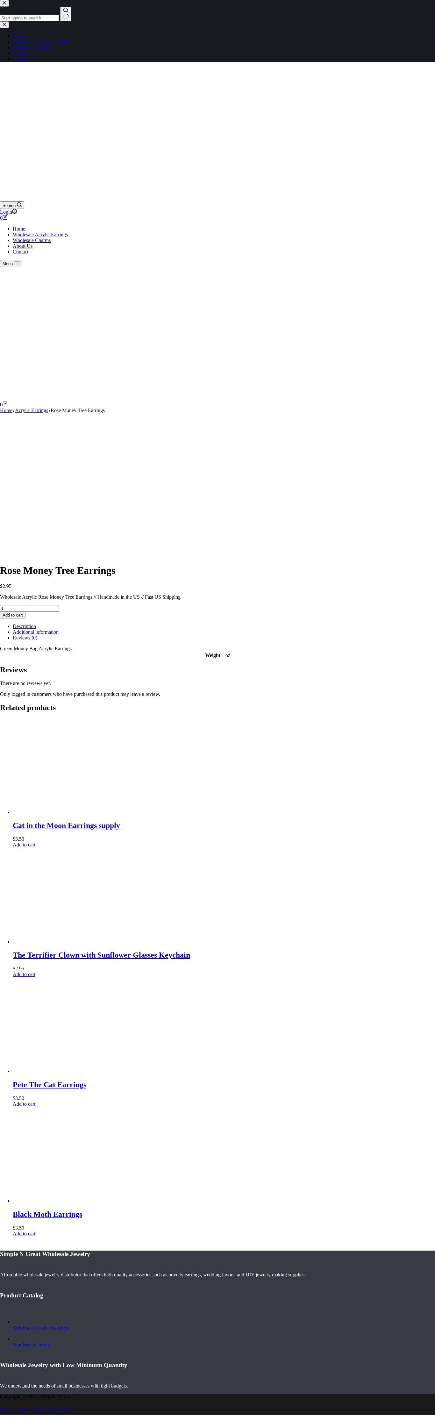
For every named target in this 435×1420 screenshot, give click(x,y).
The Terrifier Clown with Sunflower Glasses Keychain (101, 955)
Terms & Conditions (53, 1409)
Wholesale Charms (32, 240)
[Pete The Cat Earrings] (60, 1071)
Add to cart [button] (24, 844)
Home (19, 229)
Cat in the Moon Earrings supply (66, 825)
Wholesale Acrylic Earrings (40, 234)
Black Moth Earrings (47, 1214)
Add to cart (13, 615)
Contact (20, 251)
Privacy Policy (14, 1409)
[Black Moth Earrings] (60, 1200)
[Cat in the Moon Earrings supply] (60, 812)
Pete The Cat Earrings (49, 1085)
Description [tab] (24, 626)
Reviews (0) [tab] (25, 637)
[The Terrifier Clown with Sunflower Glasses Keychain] (60, 941)
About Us (22, 246)
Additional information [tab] (36, 632)
